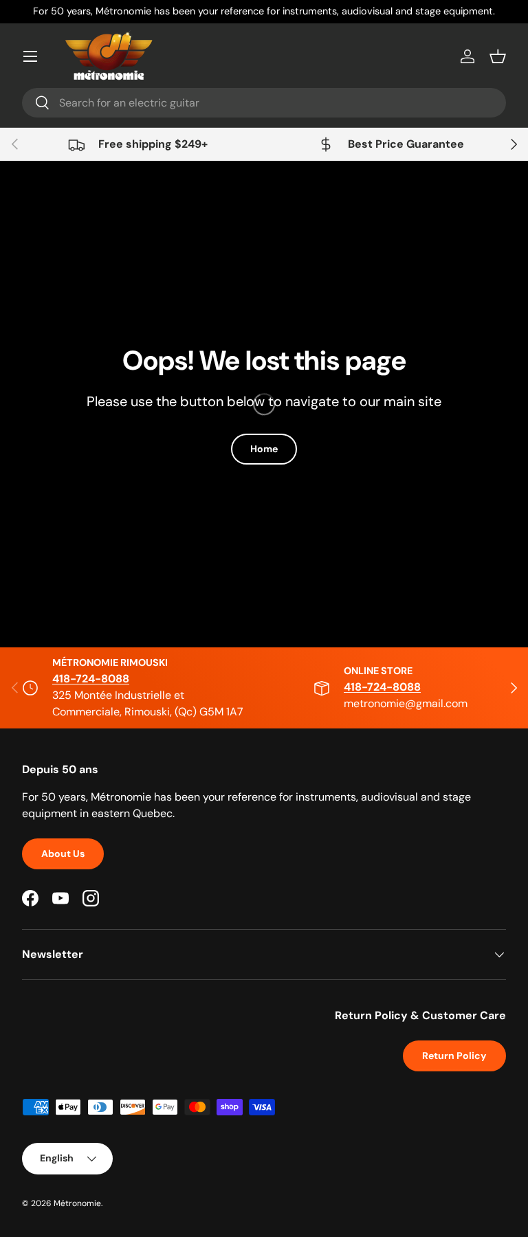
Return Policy (454, 1055)
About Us (63, 853)
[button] (498, 56)
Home (264, 449)
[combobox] (264, 103)
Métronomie (77, 1203)
